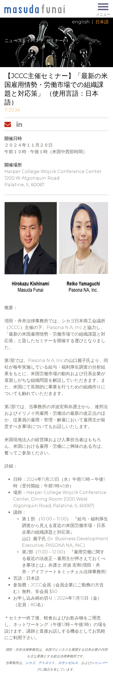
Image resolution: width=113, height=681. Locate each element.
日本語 (102, 21)
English (81, 21)
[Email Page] (8, 124)
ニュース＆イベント (24, 40)
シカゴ (30, 663)
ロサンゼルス (68, 663)
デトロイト (46, 663)
